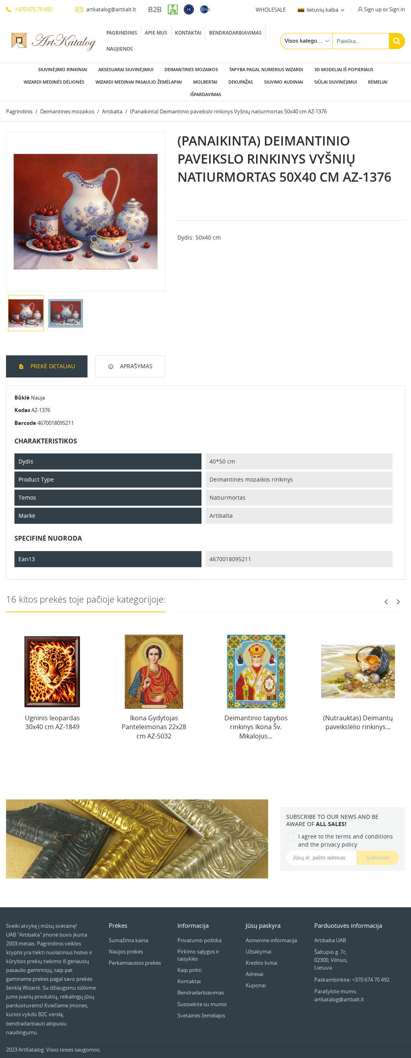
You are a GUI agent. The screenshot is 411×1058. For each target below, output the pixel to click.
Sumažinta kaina (128, 940)
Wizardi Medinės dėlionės (54, 82)
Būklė (22, 397)
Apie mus (156, 32)
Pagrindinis (121, 32)
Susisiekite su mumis (202, 1004)
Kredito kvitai (261, 962)
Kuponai (256, 985)
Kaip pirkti (189, 970)
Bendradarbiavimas (235, 32)
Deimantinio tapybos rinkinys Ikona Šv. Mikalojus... (256, 727)
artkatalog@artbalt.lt (110, 9)
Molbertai (205, 82)
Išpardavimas (205, 94)
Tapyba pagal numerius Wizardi (266, 69)
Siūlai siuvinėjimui (335, 82)
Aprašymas (135, 366)
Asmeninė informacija (271, 940)
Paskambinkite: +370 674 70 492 (351, 979)
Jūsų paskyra (263, 925)
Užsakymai (258, 951)
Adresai (254, 974)
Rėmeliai (377, 82)
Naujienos (119, 48)
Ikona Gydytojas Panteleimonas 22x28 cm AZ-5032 (154, 727)
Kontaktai (188, 32)
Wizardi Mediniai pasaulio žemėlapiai (139, 82)
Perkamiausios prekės (135, 962)
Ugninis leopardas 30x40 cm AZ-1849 (52, 722)
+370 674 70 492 (33, 9)
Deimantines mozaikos (191, 69)
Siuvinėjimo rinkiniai (62, 69)
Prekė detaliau (52, 366)
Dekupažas (240, 82)
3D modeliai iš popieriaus (343, 69)
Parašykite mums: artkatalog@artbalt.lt (339, 995)
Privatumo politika (199, 940)
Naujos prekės (126, 951)
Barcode (25, 422)
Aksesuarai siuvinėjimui (125, 69)
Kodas (22, 410)
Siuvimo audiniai (283, 82)
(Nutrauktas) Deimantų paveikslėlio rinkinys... (358, 722)
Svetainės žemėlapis (201, 1015)
